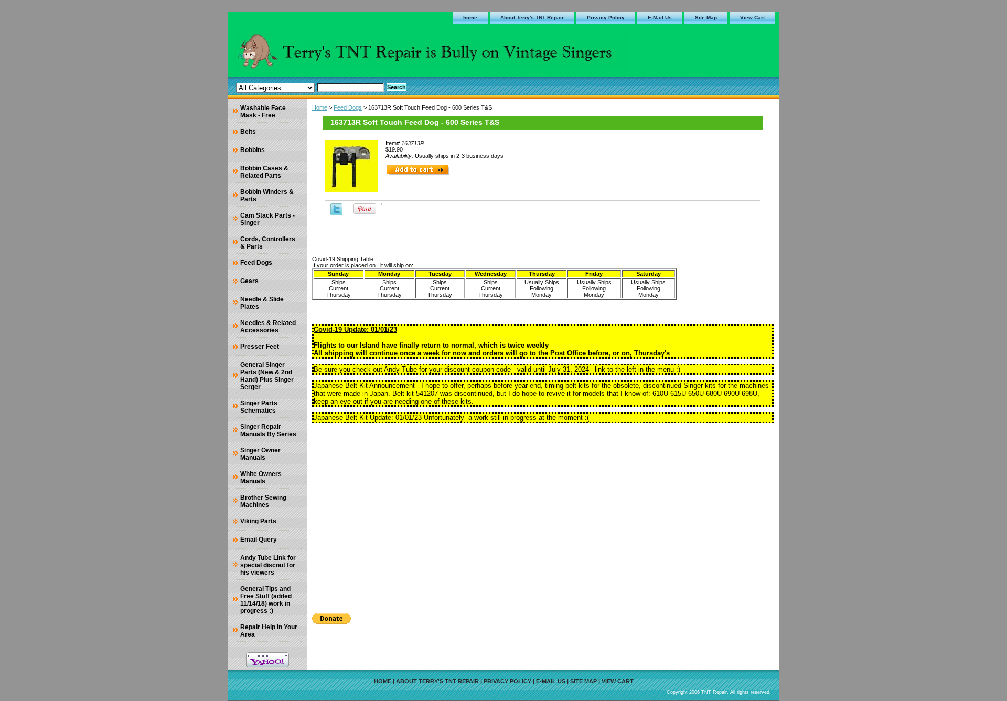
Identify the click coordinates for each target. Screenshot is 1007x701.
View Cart (752, 17)
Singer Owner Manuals (260, 454)
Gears (249, 281)
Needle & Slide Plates (262, 303)
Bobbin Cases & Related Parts (264, 172)
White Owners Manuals (261, 477)
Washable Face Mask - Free (263, 111)
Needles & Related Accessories (268, 326)
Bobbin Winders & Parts (267, 195)
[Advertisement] (543, 514)
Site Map (706, 17)
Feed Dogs (348, 107)
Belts (248, 131)
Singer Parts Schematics (258, 407)
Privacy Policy (606, 17)
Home (319, 107)
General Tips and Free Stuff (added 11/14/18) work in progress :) (266, 599)
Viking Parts (258, 521)
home (470, 17)
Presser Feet (259, 346)
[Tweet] (336, 213)
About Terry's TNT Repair (532, 17)
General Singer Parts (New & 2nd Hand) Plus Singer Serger (267, 376)
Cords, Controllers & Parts (267, 242)
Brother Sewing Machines (263, 501)
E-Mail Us (660, 17)
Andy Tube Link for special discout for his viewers (268, 565)
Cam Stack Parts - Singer (267, 219)
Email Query (258, 539)
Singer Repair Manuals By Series (268, 430)
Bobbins (252, 150)
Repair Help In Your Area (268, 630)
